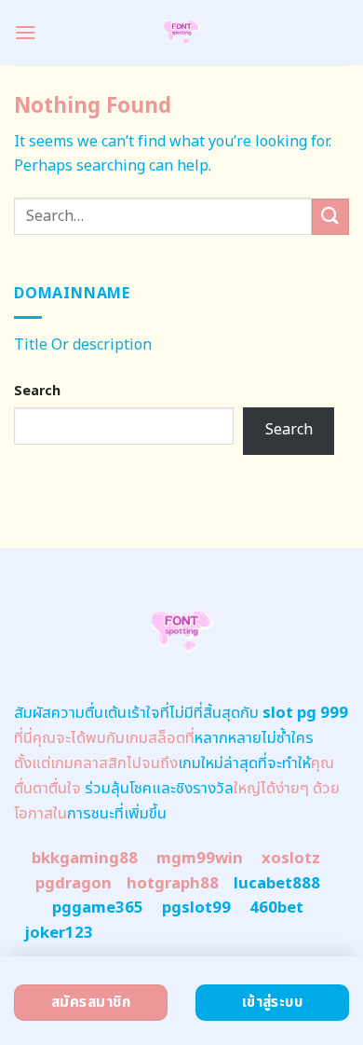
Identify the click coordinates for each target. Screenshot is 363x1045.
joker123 (58, 933)
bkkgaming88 (85, 858)
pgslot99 (196, 908)
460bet (276, 908)
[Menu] (25, 32)
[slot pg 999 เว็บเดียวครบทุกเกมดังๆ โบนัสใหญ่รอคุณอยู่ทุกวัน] (182, 32)
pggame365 (97, 908)
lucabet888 (277, 884)
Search (37, 391)
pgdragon (73, 884)
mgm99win (199, 858)
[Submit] (330, 217)
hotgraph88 (173, 884)
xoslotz (291, 858)
